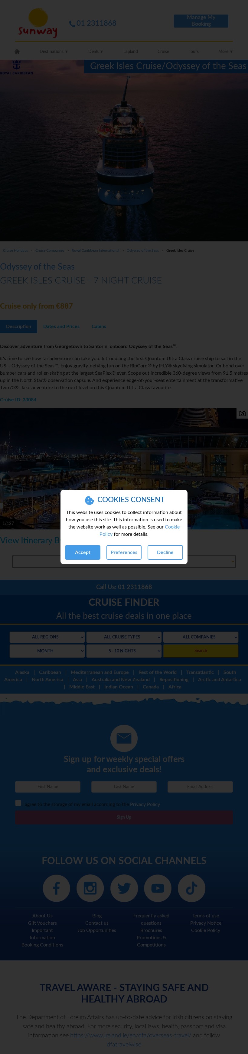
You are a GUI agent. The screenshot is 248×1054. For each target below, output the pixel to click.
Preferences (124, 552)
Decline (165, 552)
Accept (82, 552)
